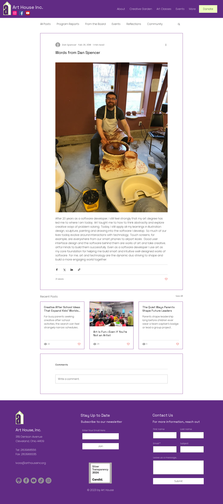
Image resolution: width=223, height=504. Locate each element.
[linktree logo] (19, 480)
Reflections (134, 24)
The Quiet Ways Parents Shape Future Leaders (158, 308)
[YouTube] (28, 13)
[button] (178, 24)
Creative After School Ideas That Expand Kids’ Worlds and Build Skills (62, 308)
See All (179, 295)
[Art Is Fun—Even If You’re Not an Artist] (111, 314)
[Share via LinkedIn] (71, 269)
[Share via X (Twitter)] (64, 269)
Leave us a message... (165, 457)
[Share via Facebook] (56, 269)
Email (156, 443)
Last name (186, 429)
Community (154, 24)
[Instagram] (15, 13)
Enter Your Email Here (93, 430)
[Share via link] (79, 269)
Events (116, 24)
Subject (184, 443)
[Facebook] (21, 13)
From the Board (95, 24)
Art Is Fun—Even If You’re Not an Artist (110, 333)
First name (159, 429)
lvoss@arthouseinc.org (31, 463)
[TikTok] (41, 480)
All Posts (45, 24)
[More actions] (166, 45)
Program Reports (68, 24)
